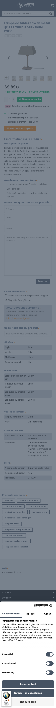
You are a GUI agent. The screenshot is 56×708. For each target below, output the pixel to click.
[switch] (6, 703)
